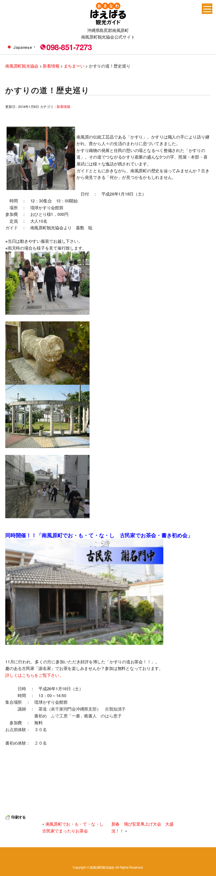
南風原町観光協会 (108, 14)
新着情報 (63, 106)
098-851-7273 (69, 47)
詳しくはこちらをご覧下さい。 (34, 675)
